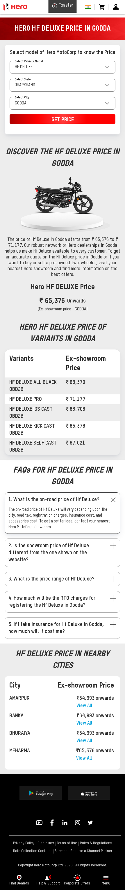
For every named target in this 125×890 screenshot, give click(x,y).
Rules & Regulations (96, 843)
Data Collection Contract (32, 851)
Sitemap (61, 851)
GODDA (20, 103)
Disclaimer (46, 843)
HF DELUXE (24, 67)
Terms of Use (67, 843)
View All (84, 706)
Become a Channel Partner (91, 851)
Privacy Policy (24, 843)
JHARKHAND (25, 85)
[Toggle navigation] (105, 877)
